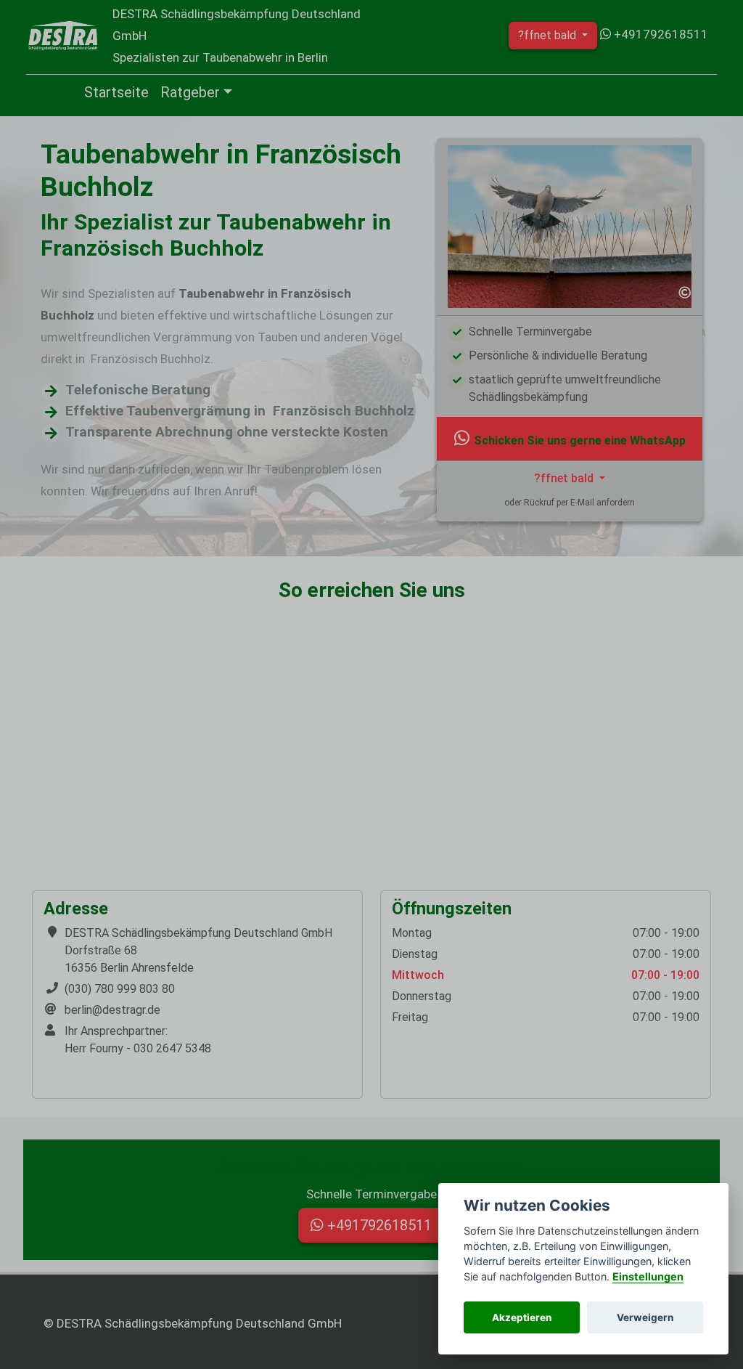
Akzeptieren (521, 1317)
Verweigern (645, 1317)
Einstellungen (648, 1276)
